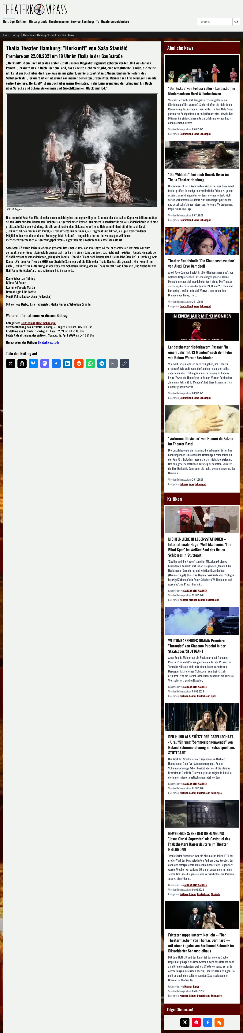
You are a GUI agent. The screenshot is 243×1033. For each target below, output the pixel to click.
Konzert (184, 600)
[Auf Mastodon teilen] (44, 363)
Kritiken (21, 21)
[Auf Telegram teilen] (101, 363)
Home (6, 35)
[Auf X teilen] (10, 363)
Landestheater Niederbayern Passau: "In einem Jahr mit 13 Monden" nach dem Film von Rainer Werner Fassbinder (200, 352)
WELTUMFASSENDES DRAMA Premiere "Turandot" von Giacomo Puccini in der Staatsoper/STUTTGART (197, 646)
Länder (201, 600)
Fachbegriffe (90, 21)
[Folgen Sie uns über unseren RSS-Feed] (219, 1022)
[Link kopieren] (124, 363)
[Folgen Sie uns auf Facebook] (207, 1022)
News (39, 323)
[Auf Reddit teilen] (79, 363)
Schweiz (184, 484)
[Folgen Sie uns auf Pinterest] (196, 1022)
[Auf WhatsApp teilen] (90, 363)
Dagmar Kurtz (191, 986)
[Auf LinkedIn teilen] (67, 363)
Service (75, 21)
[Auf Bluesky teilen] (33, 363)
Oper (213, 696)
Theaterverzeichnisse (115, 21)
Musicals (215, 894)
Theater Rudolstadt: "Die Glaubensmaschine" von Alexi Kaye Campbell (201, 263)
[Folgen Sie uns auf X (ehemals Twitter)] (184, 1022)
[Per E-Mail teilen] (113, 363)
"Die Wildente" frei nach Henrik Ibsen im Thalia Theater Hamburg (198, 176)
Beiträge (9, 21)
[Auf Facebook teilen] (56, 363)
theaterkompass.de (48, 342)
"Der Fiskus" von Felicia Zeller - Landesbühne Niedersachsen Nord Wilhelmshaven (201, 90)
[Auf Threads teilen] (22, 363)
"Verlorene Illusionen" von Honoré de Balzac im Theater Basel (200, 441)
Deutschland (28, 323)
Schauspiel (49, 323)
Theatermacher (59, 21)
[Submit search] (236, 21)
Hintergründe (38, 21)
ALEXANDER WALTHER (195, 591)
